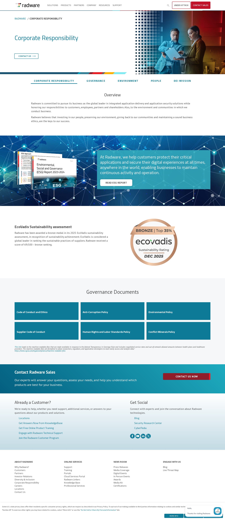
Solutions (52, 5)
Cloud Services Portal (74, 476)
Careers (18, 485)
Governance (96, 81)
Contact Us (20, 492)
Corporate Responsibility (54, 81)
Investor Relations (23, 476)
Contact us (24, 56)
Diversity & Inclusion (25, 479)
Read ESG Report (116, 182)
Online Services (73, 461)
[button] (168, 5)
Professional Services (74, 485)
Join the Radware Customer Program (39, 438)
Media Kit (118, 482)
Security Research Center (148, 423)
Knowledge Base (72, 482)
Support (117, 5)
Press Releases (121, 467)
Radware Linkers (72, 479)
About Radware (24, 461)
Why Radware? (22, 467)
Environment (128, 81)
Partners (79, 5)
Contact (200, 5)
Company (91, 5)
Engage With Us (172, 461)
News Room (120, 461)
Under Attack (181, 5)
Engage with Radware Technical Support (41, 433)
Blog (136, 418)
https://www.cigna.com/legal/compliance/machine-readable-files (40, 351)
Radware (20, 18)
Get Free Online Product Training (36, 428)
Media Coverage (121, 470)
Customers (20, 470)
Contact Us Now (187, 376)
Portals (67, 473)
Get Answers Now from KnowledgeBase (41, 423)
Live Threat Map (171, 470)
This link (18, 347)
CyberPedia (140, 428)
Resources (104, 5)
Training (68, 470)
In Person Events (122, 476)
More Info (174, 516)
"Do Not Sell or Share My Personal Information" (98, 510)
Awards (117, 479)
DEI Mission (182, 81)
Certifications (120, 485)
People (156, 81)
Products (66, 5)
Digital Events (120, 473)
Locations (24, 418)
